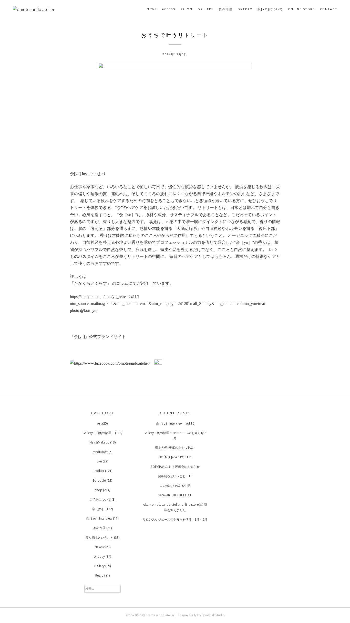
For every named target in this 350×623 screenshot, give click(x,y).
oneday (245, 9)
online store (301, 9)
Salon (186, 9)
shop (98, 490)
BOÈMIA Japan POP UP (175, 457)
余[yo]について (270, 9)
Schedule (99, 480)
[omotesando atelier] (34, 9)
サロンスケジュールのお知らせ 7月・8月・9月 (175, 519)
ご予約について (100, 499)
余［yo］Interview (99, 518)
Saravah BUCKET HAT (174, 495)
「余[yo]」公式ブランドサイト (98, 336)
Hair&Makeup (99, 442)
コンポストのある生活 (175, 485)
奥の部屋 (225, 9)
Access (168, 9)
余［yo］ (98, 509)
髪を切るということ (99, 537)
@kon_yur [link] (89, 310)
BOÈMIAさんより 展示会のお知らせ (175, 466)
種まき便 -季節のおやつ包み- (175, 447)
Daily (193, 615)
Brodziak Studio (213, 615)
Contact (328, 9)
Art (99, 423)
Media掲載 (100, 452)
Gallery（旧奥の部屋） (98, 433)
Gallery (206, 9)
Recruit (100, 575)
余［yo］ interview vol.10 (175, 423)
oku (99, 461)
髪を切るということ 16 (175, 476)
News (152, 9)
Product (98, 471)
